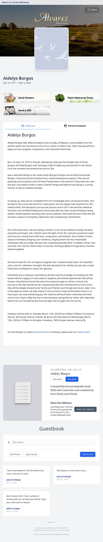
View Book (57, 379)
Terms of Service (59, 530)
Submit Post (87, 454)
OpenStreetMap (54, 534)
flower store (83, 332)
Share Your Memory (85, 409)
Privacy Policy (44, 530)
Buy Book (72, 379)
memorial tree (41, 332)
